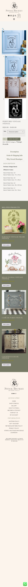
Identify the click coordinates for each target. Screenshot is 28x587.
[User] (13, 15)
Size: (5, 131)
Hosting (22, 440)
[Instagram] (11, 15)
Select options (6, 245)
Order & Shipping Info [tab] (14, 155)
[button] (15, 15)
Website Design (14, 440)
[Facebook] (8, 15)
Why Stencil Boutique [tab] (15, 159)
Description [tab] (14, 152)
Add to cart (13, 139)
